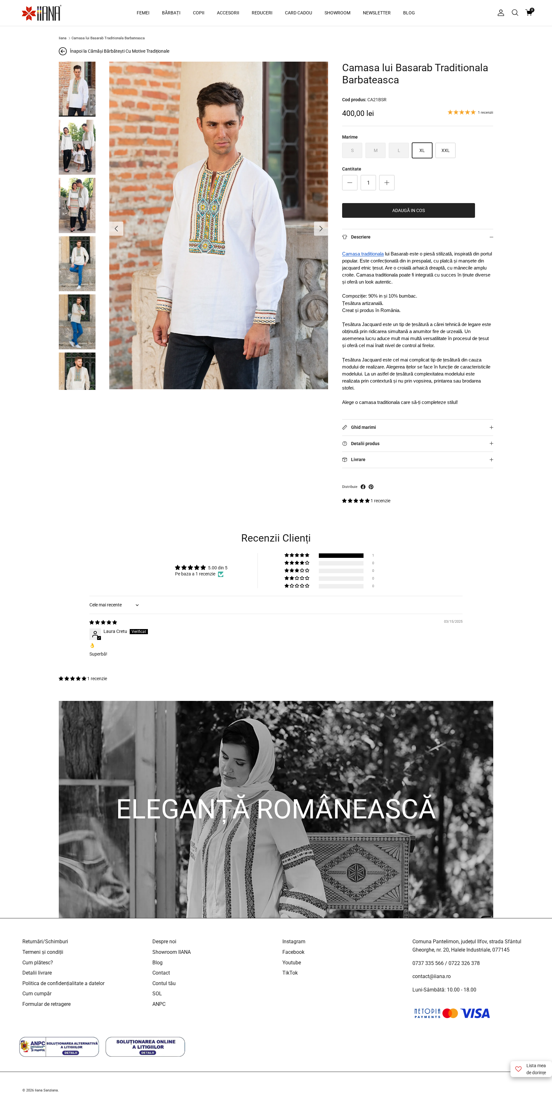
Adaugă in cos (408, 210)
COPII (198, 12)
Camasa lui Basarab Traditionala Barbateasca (108, 38)
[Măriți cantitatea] (387, 182)
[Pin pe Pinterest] (371, 486)
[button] (356, 500)
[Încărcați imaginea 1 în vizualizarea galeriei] (77, 89)
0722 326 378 (464, 963)
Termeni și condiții (42, 952)
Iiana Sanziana (46, 1090)
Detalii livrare (37, 973)
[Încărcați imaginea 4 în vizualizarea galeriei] (77, 263)
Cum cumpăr (36, 994)
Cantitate (351, 168)
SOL (157, 994)
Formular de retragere (46, 1004)
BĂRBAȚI (171, 12)
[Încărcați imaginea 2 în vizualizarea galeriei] (77, 147)
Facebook (293, 952)
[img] (103, 622)
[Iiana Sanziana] (41, 13)
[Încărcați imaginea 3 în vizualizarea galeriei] (77, 205)
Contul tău (164, 983)
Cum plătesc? (37, 963)
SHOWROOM (337, 12)
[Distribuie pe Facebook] (363, 486)
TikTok (290, 973)
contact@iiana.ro (431, 976)
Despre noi (164, 941)
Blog (157, 963)
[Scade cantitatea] (349, 182)
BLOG (409, 12)
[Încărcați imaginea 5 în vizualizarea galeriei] (77, 321)
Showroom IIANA (171, 952)
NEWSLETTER (377, 12)
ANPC (158, 1004)
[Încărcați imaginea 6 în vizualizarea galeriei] (77, 380)
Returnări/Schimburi (45, 941)
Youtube (291, 963)
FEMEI (143, 12)
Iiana (62, 38)
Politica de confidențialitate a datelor (63, 983)
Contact (161, 973)
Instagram (293, 941)
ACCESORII (228, 12)
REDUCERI (262, 12)
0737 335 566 (428, 963)
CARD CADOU (298, 12)
